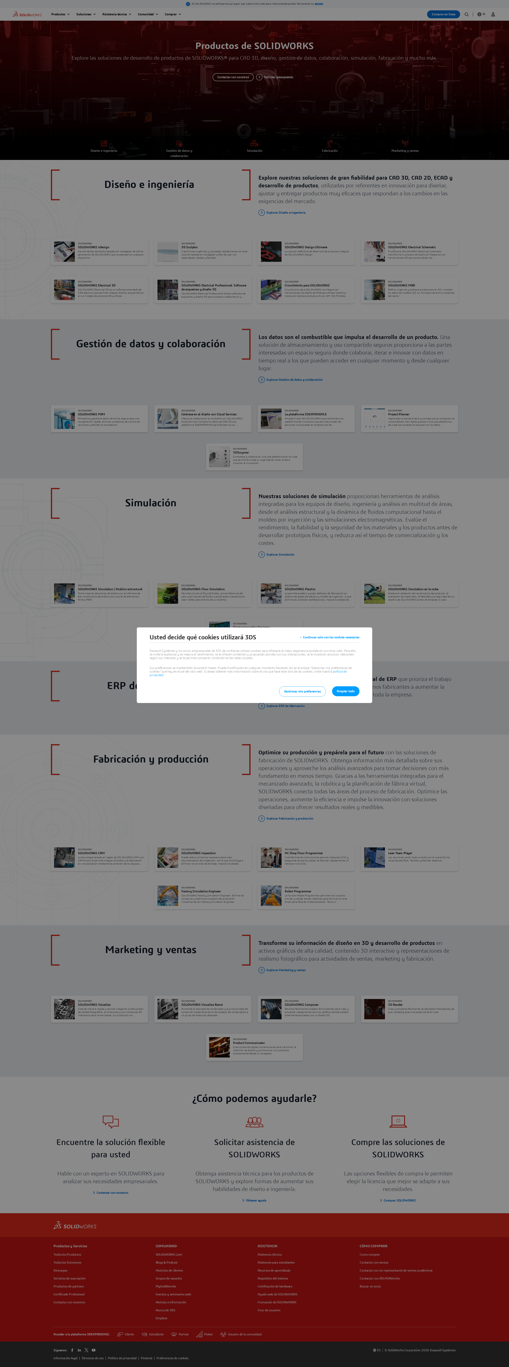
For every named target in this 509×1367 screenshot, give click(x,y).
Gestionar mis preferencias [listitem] (302, 691)
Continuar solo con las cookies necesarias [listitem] (331, 637)
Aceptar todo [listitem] (346, 691)
